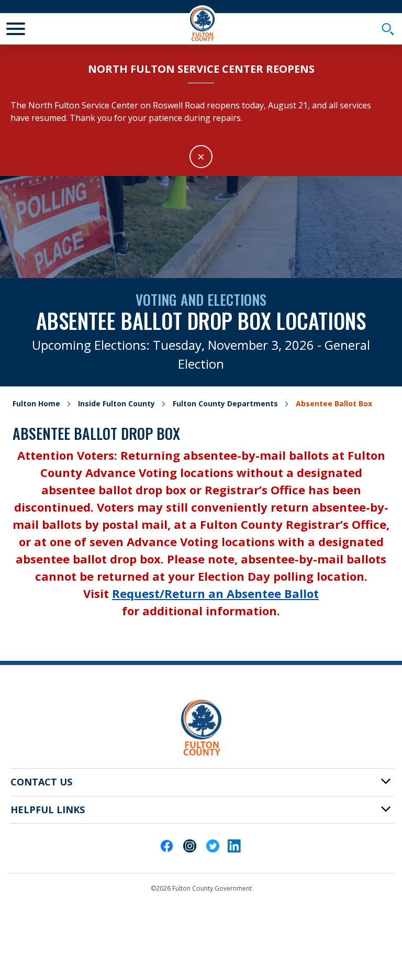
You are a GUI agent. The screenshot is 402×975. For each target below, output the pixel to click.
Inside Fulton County (116, 403)
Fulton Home (36, 403)
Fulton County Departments (225, 403)
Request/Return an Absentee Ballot (215, 593)
